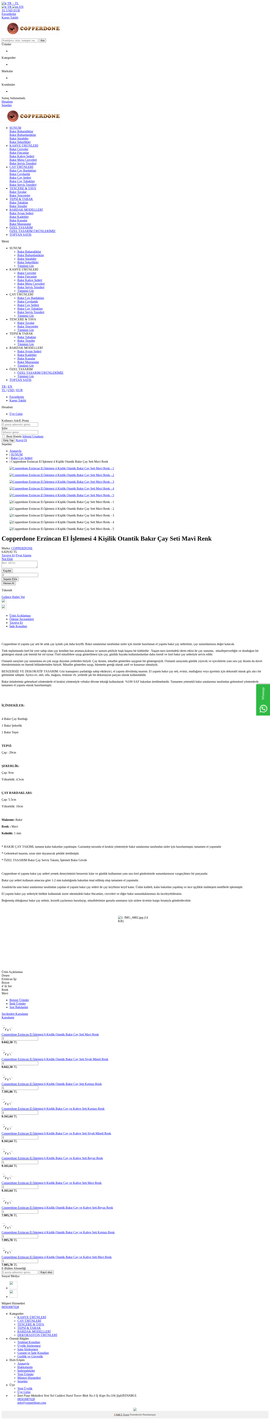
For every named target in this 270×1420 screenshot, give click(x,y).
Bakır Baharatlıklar (21, 131)
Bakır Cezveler (18, 149)
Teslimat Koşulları (28, 1342)
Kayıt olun (46, 1272)
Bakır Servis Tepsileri (22, 163)
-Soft (117, 1414)
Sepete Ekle (10, 579)
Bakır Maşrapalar (20, 224)
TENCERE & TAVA (22, 188)
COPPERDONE (22, 548)
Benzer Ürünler (19, 1000)
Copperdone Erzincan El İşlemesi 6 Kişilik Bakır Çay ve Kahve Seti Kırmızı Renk (53, 1108)
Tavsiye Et (8, 555)
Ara (42, 40)
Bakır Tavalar (17, 192)
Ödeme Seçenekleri (21, 619)
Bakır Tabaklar (18, 202)
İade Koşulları (18, 626)
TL (4, 10)
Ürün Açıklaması (20, 615)
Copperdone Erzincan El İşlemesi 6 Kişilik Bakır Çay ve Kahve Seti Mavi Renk (52, 1183)
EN (21, 7)
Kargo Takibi (10, 17)
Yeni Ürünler (25, 1374)
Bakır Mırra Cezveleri (23, 159)
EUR (16, 10)
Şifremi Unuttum (32, 436)
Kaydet (7, 570)
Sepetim (22, 1381)
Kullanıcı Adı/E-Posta (15, 420)
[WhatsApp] (13, 1296)
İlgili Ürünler (17, 1003)
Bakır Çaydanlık (19, 174)
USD (9, 10)
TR (9, 7)
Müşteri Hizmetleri (29, 1377)
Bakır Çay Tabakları (22, 181)
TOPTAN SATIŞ (20, 234)
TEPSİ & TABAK (21, 199)
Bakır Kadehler (19, 216)
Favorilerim (9, 14)
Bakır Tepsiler (18, 206)
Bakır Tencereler (19, 195)
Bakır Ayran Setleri (21, 213)
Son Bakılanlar (18, 1007)
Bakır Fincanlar (19, 152)
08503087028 (10, 1307)
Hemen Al (8, 583)
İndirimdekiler (26, 1370)
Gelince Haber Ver (13, 597)
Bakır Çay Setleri (20, 177)
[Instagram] (13, 1288)
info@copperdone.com (31, 1402)
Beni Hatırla (14, 436)
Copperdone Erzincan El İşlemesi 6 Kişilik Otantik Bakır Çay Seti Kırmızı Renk (52, 1084)
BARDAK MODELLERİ (26, 209)
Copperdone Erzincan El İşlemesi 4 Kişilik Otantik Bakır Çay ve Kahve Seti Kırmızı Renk (58, 1232)
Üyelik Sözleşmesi (29, 1345)
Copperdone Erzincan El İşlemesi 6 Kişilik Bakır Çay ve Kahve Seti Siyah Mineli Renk (56, 1133)
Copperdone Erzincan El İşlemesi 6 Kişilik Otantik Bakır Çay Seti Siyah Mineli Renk (55, 1059)
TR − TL (13, 3)
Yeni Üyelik (24, 1388)
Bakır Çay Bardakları (22, 170)
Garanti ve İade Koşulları (33, 1353)
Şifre (5, 428)
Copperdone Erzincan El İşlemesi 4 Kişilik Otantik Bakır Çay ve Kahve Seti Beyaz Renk (57, 1207)
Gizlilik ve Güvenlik (30, 1356)
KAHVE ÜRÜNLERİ (23, 145)
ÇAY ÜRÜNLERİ (21, 167)
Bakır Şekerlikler (20, 142)
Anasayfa (15, 451)
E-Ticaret (125, 1414)
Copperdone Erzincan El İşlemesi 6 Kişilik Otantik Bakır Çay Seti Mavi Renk (50, 1034)
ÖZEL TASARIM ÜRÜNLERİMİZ (32, 231)
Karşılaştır (8, 1017)
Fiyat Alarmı (23, 555)
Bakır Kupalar (18, 220)
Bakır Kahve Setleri (21, 156)
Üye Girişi (16, 414)
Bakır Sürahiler (18, 138)
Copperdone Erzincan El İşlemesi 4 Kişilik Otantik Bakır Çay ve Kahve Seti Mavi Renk (57, 1257)
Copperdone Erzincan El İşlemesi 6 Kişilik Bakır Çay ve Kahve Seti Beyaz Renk (52, 1158)
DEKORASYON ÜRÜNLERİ (37, 1335)
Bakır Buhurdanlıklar (22, 135)
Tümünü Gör (25, 266)
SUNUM (15, 127)
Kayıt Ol (21, 440)
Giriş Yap (8, 440)
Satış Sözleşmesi (27, 1349)
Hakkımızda (25, 1367)
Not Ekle (7, 559)
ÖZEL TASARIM (21, 227)
